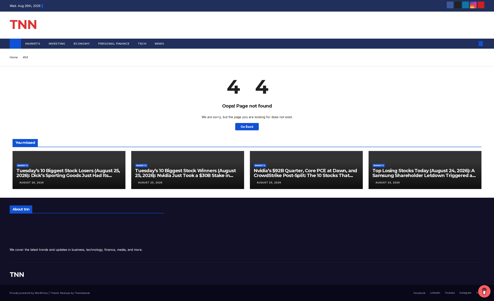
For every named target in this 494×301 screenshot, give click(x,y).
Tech (142, 43)
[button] (474, 44)
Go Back (247, 127)
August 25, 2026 (150, 182)
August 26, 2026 (31, 182)
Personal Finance (113, 43)
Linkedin (434, 292)
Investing (57, 43)
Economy (82, 43)
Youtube (449, 292)
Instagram (465, 292)
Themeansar (82, 292)
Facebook (419, 292)
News (160, 43)
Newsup (65, 292)
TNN (23, 24)
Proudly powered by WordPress (29, 292)
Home (14, 57)
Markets (32, 43)
